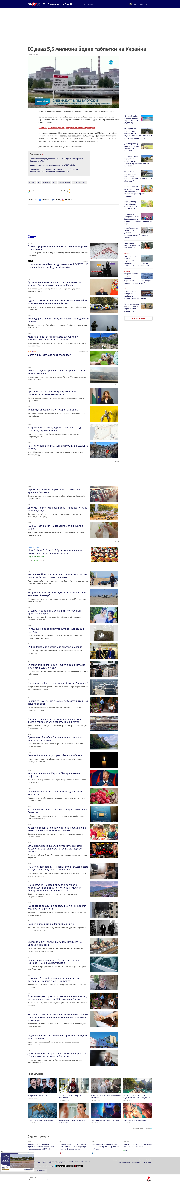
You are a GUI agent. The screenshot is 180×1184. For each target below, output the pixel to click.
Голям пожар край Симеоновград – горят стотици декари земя (131, 307)
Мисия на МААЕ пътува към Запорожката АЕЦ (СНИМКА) (52, 165)
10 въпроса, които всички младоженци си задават (106, 1096)
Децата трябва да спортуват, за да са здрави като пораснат (132, 147)
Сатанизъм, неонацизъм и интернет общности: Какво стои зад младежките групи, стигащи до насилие (55, 848)
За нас (115, 1160)
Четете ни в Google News (38, 1170)
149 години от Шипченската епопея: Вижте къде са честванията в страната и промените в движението (138, 133)
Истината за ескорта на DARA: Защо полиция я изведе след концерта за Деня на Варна (138, 219)
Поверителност (126, 1162)
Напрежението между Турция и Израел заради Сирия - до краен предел (55, 429)
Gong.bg (44, 1161)
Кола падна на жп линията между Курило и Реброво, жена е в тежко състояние (53, 338)
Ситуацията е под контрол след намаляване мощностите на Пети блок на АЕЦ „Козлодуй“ (138, 176)
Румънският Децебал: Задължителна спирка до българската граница (55, 738)
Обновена (127, 254)
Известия (148, 1162)
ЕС (39, 182)
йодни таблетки (64, 182)
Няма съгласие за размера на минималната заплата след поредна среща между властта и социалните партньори (58, 1017)
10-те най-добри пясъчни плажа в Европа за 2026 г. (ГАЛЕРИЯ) (131, 119)
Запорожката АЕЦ (79, 182)
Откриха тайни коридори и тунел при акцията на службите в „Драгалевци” (56, 666)
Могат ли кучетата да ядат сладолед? (49, 354)
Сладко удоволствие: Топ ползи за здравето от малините (55, 793)
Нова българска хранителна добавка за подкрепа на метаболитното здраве (136, 233)
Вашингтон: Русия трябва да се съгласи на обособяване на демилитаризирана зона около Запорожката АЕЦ (54, 170)
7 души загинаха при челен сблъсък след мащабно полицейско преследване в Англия (57, 302)
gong (126, 1150)
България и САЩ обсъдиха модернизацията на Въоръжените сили (55, 943)
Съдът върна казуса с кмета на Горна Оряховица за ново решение (57, 1037)
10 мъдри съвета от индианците (135, 1120)
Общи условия (48, 1179)
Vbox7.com (36, 1161)
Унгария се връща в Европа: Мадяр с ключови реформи (54, 775)
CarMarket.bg (62, 1161)
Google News (45, 199)
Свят (32, 237)
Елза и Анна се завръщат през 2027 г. (105, 1120)
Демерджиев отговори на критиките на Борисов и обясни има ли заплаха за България (57, 1055)
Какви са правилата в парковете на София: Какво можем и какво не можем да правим (57, 829)
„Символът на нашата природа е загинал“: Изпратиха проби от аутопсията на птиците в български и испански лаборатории (54, 888)
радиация (46, 182)
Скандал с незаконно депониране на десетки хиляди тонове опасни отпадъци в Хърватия (54, 720)
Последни (53, 4)
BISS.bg (71, 1161)
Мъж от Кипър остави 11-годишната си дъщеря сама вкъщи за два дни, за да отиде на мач (58, 868)
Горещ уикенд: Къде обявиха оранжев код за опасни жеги (130, 205)
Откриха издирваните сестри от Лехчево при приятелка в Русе (54, 612)
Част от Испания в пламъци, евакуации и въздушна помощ (58, 447)
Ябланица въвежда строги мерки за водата (53, 409)
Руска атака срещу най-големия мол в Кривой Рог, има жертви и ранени (57, 907)
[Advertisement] (73, 218)
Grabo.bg (87, 1161)
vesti (94, 1153)
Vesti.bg (44, 1162)
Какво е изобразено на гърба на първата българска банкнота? (58, 811)
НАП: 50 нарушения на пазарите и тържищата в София (55, 527)
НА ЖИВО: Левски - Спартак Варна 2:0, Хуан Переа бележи (137, 1145)
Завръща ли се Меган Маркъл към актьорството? (132, 245)
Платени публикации (132, 1160)
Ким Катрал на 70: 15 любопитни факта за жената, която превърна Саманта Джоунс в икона (73, 1146)
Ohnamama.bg (79, 1161)
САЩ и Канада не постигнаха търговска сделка (55, 647)
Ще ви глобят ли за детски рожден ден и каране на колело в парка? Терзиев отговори (134, 191)
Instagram (67, 199)
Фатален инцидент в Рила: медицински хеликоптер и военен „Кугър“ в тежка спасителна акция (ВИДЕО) (137, 261)
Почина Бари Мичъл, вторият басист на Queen (55, 755)
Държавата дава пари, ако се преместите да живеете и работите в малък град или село (138, 161)
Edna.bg (38, 1162)
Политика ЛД (137, 1162)
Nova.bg (51, 1162)
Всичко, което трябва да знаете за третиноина (72, 1121)
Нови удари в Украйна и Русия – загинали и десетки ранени (58, 320)
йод (54, 182)
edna (62, 1153)
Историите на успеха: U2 (37, 1095)
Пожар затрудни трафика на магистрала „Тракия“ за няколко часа (57, 372)
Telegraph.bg (58, 1162)
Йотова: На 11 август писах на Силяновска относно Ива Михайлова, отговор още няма (57, 576)
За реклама (122, 1160)
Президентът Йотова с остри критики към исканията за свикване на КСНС (52, 393)
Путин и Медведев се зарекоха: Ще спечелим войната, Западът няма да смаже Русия (54, 284)
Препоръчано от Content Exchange (141, 1128)
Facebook (57, 199)
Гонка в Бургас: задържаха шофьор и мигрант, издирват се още (135, 294)
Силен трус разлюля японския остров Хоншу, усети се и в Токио (58, 247)
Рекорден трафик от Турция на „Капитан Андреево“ (58, 683)
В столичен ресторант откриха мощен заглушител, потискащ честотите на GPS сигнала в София (57, 998)
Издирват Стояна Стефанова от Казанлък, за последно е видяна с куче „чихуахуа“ (54, 979)
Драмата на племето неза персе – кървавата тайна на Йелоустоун (57, 509)
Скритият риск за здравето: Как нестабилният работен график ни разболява (105, 1146)
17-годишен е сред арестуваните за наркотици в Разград (56, 630)
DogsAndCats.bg (53, 1161)
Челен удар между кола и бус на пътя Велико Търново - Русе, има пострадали (54, 961)
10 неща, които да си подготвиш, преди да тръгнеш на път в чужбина (136, 1096)
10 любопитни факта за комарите (40, 1120)
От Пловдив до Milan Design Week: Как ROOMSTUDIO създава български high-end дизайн (58, 266)
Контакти (141, 1160)
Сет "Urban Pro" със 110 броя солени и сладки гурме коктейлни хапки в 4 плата (55, 551)
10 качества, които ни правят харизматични (70, 1096)
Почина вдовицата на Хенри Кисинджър (51, 924)
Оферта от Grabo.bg (32, 547)
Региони (67, 4)
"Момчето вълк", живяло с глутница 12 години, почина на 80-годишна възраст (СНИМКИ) (42, 1146)
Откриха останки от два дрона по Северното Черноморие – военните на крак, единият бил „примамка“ (138, 278)
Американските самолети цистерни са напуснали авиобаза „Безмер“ (57, 594)
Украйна (31, 182)
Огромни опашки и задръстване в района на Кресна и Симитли (54, 491)
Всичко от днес (138, 318)
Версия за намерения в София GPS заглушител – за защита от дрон (58, 702)
